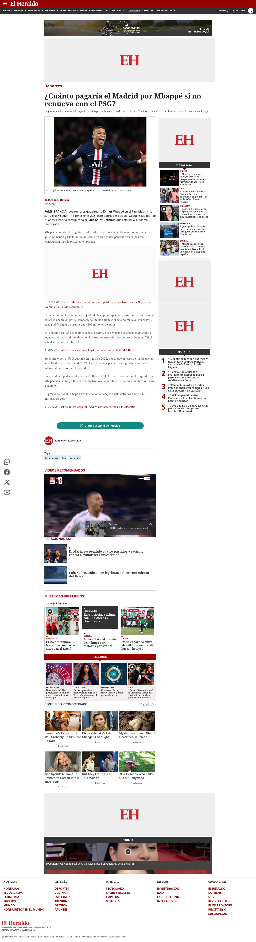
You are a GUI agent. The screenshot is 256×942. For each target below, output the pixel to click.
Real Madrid (74, 457)
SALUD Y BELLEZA (118, 893)
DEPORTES (62, 888)
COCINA (60, 893)
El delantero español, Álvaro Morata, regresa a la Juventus (98, 406)
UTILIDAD (112, 881)
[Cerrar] (150, 524)
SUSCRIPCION (217, 914)
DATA (160, 893)
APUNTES (61, 909)
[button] (7, 462)
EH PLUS (163, 881)
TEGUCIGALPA (13, 893)
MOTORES (113, 901)
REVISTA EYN (217, 909)
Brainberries (63, 746)
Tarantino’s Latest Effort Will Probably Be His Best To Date (63, 737)
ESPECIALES (63, 897)
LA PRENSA (215, 893)
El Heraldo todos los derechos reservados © (27, 927)
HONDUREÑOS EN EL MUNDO (23, 909)
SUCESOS (9, 901)
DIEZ (211, 897)
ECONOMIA (11, 897)
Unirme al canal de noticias (102, 425)
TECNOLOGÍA (115, 888)
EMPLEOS (112, 897)
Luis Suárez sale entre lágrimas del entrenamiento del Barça (97, 350)
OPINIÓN (61, 905)
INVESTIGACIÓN (168, 888)
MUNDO (9, 905)
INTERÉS (61, 881)
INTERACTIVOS (167, 901)
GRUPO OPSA (217, 881)
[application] (100, 505)
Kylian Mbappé (52, 457)
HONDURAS (11, 888)
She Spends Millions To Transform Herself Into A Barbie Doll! (62, 777)
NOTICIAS (10, 881)
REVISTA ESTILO (219, 901)
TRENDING (62, 901)
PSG (64, 457)
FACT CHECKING (168, 897)
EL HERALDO (217, 888)
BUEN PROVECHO (220, 905)
